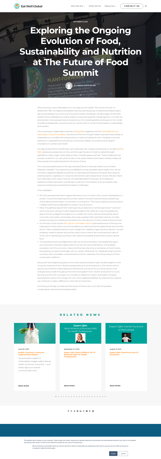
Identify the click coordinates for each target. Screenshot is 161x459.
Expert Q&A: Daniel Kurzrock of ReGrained (124, 353)
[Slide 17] (97, 396)
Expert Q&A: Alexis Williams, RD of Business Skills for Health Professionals (79, 354)
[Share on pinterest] (77, 411)
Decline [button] (123, 454)
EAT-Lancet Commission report (78, 223)
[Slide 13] (87, 396)
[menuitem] (78, 6)
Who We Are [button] (77, 6)
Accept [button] (113, 454)
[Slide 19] (102, 396)
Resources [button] (110, 6)
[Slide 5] (66, 396)
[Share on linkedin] (80, 411)
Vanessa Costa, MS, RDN (86, 86)
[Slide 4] (63, 396)
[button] (146, 6)
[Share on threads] (74, 411)
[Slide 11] (81, 396)
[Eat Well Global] (28, 6)
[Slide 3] (61, 396)
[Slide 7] (71, 396)
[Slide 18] (100, 396)
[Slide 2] (58, 396)
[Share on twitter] (71, 411)
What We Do (95, 6)
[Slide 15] (92, 396)
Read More (23, 386)
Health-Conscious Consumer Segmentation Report (31, 353)
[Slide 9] (76, 396)
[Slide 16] (94, 396)
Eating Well (79, 131)
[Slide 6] (69, 396)
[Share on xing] (89, 411)
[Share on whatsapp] (83, 411)
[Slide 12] (84, 396)
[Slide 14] (89, 396)
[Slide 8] (74, 396)
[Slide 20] (105, 396)
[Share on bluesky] (86, 411)
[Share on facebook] (68, 411)
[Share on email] (92, 411)
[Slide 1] (56, 396)
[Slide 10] (79, 396)
